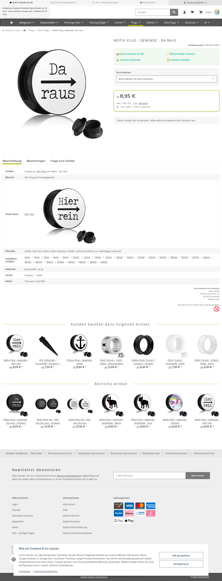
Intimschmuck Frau (204, 453)
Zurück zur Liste (12, 30)
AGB (65, 509)
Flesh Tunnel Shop (201, 576)
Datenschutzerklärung (46, 571)
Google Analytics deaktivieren (94, 576)
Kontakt (16, 509)
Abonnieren (197, 475)
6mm (56, 257)
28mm (173, 257)
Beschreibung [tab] (12, 161)
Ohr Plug (41, 171)
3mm (27, 257)
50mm (104, 261)
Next (214, 354)
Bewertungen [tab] (36, 161)
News (15, 527)
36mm (28, 261)
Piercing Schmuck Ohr (60, 453)
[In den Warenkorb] (5, 36)
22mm (141, 257)
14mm (97, 257)
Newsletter (18, 521)
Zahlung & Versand (22, 515)
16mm (108, 257)
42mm (60, 261)
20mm (130, 257)
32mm (195, 257)
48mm (93, 261)
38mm (38, 261)
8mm (65, 257)
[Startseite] (24, 30)
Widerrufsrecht (71, 515)
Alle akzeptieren (181, 555)
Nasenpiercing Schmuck (123, 453)
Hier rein (29, 214)
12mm (86, 257)
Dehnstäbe (36, 453)
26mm (163, 257)
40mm (49, 261)
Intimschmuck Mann (176, 453)
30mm (184, 257)
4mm (37, 257)
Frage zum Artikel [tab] (63, 161)
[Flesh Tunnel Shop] (11, 22)
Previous (8, 354)
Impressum (25, 571)
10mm (75, 257)
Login (15, 504)
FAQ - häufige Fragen (23, 533)
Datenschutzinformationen (77, 533)
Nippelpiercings (151, 453)
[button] (184, 12)
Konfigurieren (181, 564)
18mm (119, 257)
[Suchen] (174, 12)
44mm (71, 261)
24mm (152, 257)
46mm (82, 261)
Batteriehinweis (71, 521)
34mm (206, 257)
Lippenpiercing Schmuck (91, 453)
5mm (46, 257)
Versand (143, 103)
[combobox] (166, 78)
